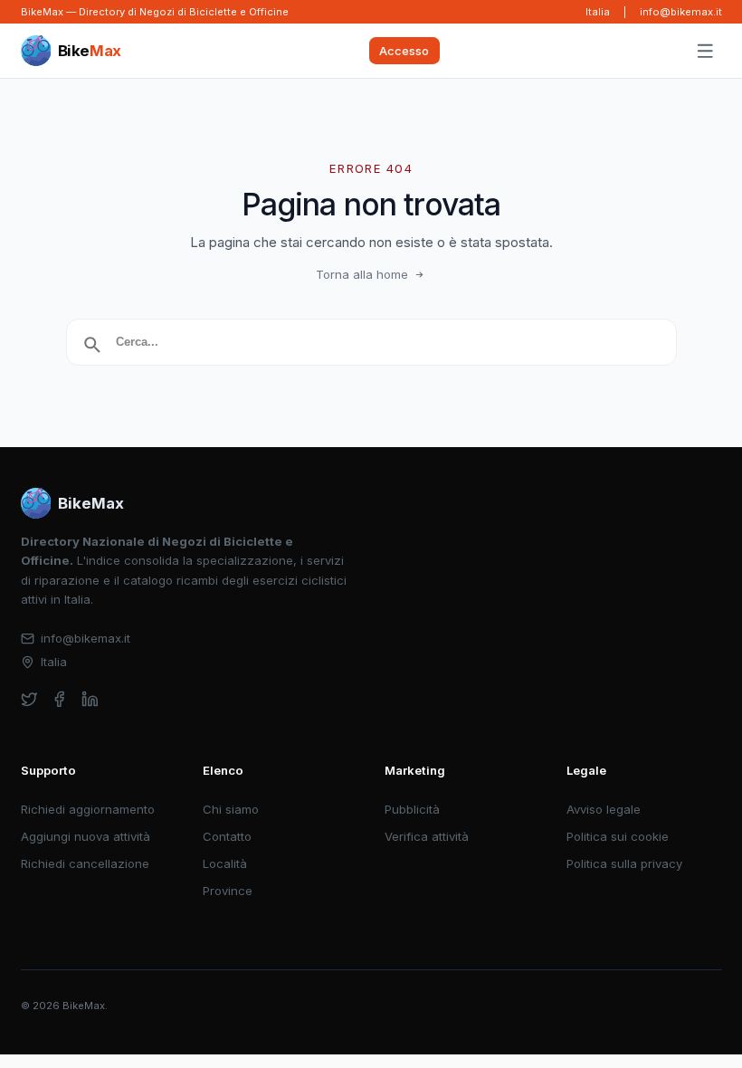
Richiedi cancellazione (85, 863)
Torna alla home (362, 274)
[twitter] (29, 699)
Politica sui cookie (617, 836)
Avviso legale (603, 809)
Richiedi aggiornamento (88, 809)
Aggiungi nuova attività (85, 836)
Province (227, 890)
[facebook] (59, 699)
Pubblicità (412, 809)
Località (225, 863)
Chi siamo (231, 809)
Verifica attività (427, 836)
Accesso (404, 50)
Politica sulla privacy (624, 863)
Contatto (227, 836)
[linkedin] (90, 699)
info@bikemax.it (681, 11)
